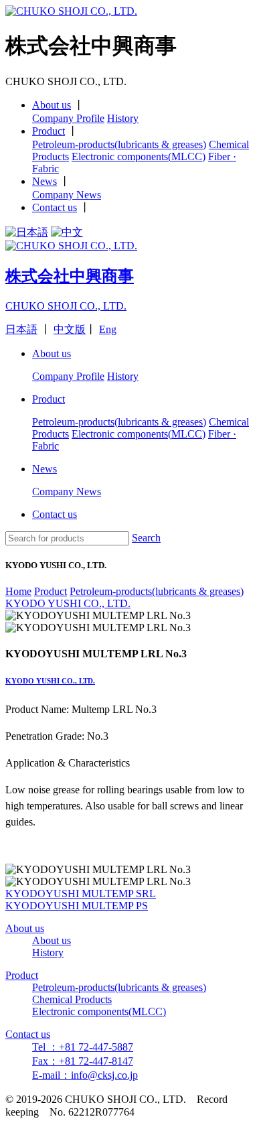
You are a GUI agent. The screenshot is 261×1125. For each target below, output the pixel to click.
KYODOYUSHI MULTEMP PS (76, 905)
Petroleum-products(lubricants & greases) (119, 144)
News (44, 181)
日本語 (21, 329)
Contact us (54, 207)
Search (146, 537)
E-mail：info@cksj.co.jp (85, 1075)
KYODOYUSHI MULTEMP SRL (80, 893)
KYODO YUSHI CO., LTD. (50, 681)
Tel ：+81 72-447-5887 (82, 1047)
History (123, 118)
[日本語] (26, 232)
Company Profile (68, 118)
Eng (107, 329)
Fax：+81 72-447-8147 (82, 1061)
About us (51, 105)
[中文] (67, 232)
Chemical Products (72, 999)
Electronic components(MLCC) (138, 156)
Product (48, 131)
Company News (66, 194)
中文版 (70, 329)
